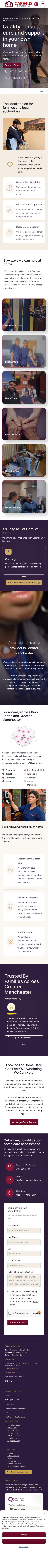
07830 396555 (10, 1408)
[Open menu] (42, 4)
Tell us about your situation (20, 1272)
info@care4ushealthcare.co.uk (16, 1417)
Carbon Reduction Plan (16, 1466)
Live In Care (11, 398)
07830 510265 (22, 1408)
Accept (24, 1535)
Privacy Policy (24, 1547)
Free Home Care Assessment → (18, 1472)
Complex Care (12, 471)
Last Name (12, 1237)
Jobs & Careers (13, 1456)
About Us (10, 1453)
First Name (12, 1225)
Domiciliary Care (13, 325)
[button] (44, 1513)
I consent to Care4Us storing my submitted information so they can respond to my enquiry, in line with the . (24, 1298)
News (9, 1458)
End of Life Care (13, 1435)
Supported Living (13, 1441)
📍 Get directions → (11, 1368)
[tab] (22, 576)
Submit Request (18, 1322)
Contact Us (11, 1461)
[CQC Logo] (16, 1501)
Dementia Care (12, 507)
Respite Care (11, 361)
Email (9, 1249)
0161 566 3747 (12, 1400)
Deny (24, 1541)
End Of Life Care (13, 434)
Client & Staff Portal (14, 1464)
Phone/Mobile (13, 1260)
